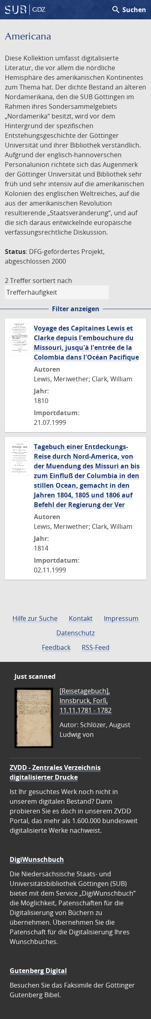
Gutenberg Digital (38, 970)
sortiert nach (52, 280)
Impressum (121, 618)
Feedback (56, 647)
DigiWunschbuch (37, 859)
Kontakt (81, 618)
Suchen (128, 10)
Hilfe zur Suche (35, 618)
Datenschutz (75, 632)
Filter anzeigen (75, 308)
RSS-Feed (96, 647)
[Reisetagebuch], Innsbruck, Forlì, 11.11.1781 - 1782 (86, 700)
